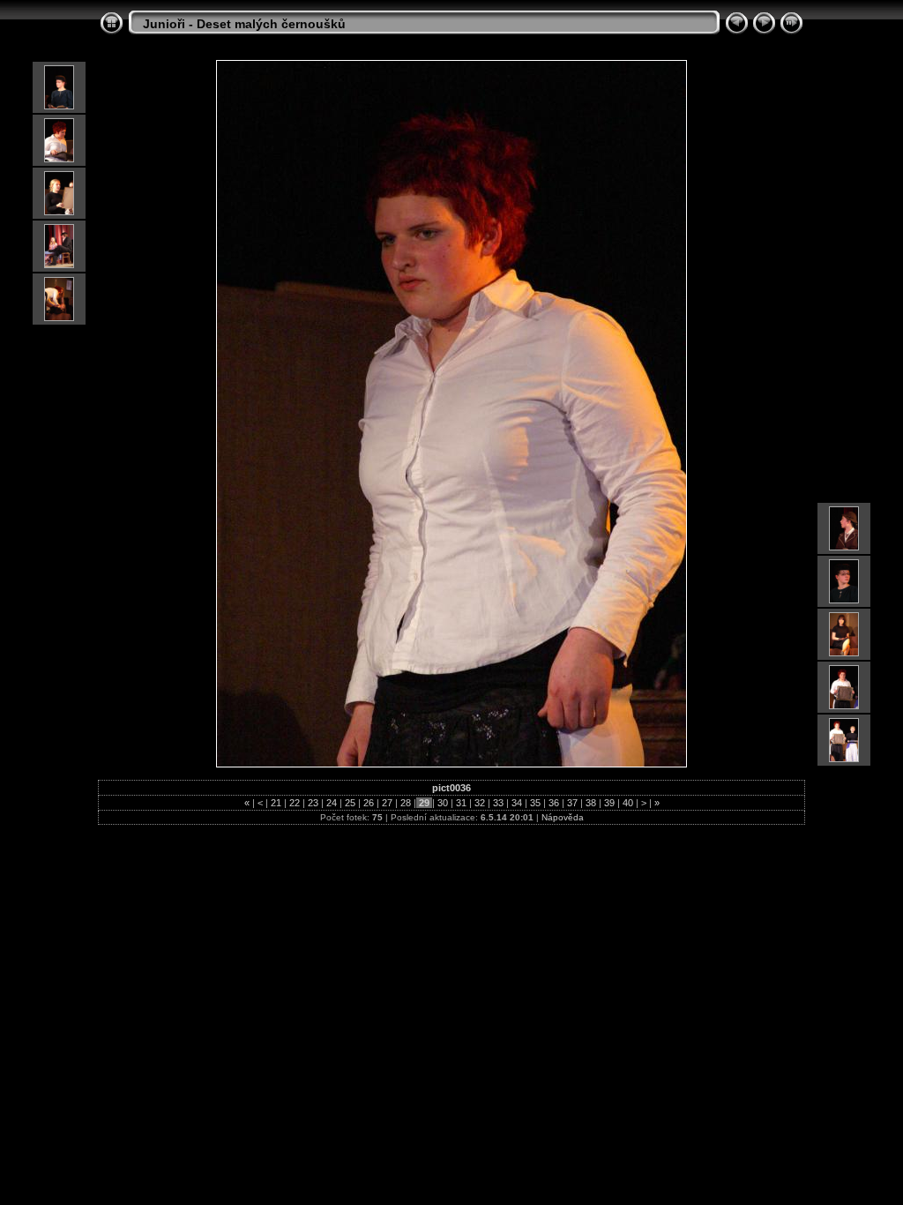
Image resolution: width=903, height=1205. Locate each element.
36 (554, 802)
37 (572, 802)
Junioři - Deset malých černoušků (244, 24)
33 (498, 802)
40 (628, 802)
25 (350, 802)
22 (294, 802)
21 (276, 802)
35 (535, 802)
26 (369, 802)
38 (591, 802)
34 (517, 802)
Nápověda (562, 817)
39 (609, 802)
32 (480, 802)
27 (387, 802)
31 (461, 802)
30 (443, 802)
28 (406, 802)
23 (313, 802)
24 (332, 802)
